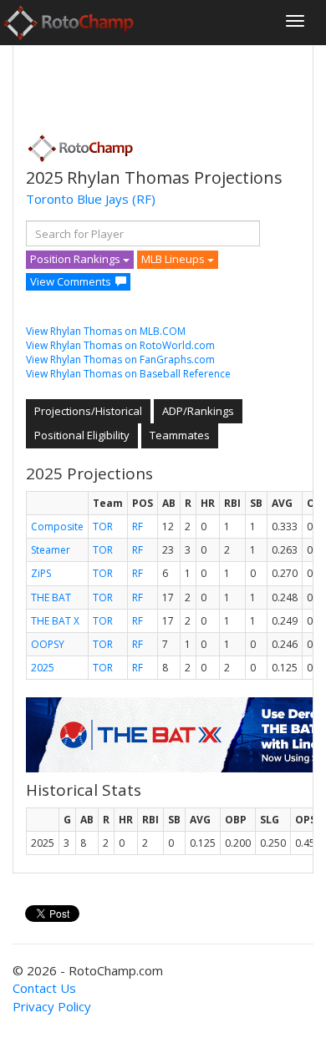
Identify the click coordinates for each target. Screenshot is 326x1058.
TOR (103, 526)
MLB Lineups (174, 258)
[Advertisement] (159, 84)
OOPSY (47, 644)
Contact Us (44, 988)
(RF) (143, 198)
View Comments (70, 281)
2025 (42, 668)
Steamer (50, 550)
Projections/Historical (88, 410)
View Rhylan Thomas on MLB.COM (106, 331)
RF (137, 526)
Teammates (180, 435)
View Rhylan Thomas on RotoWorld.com (120, 345)
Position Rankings (76, 258)
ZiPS (41, 573)
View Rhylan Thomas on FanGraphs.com (120, 359)
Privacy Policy (52, 1006)
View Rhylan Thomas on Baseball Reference (128, 374)
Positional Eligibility (82, 435)
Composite (57, 526)
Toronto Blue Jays (77, 198)
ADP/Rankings (198, 410)
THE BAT (51, 597)
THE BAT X (55, 621)
